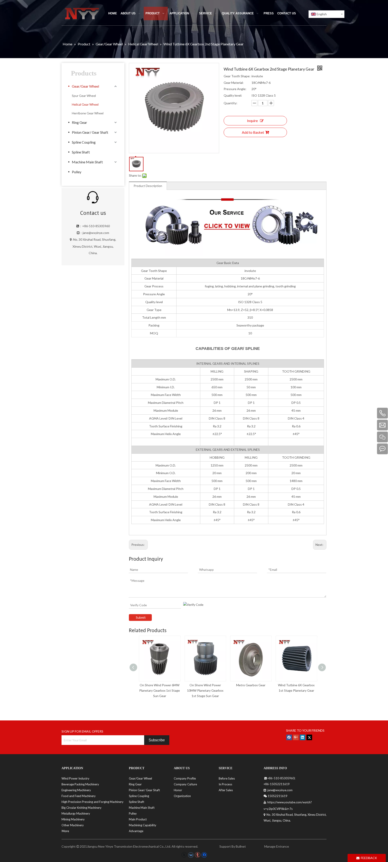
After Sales (226, 790)
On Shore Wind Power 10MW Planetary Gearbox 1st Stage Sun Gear (205, 690)
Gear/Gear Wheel (85, 86)
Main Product (138, 819)
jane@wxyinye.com (96, 233)
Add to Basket (253, 132)
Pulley (76, 172)
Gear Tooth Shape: (237, 76)
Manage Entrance (276, 846)
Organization (182, 796)
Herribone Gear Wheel (88, 113)
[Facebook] (289, 737)
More (65, 831)
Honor (178, 790)
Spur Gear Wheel (84, 96)
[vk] (191, 855)
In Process (225, 784)
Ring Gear (79, 122)
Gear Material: (234, 82)
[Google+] (296, 737)
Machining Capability (142, 825)
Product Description (148, 186)
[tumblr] (197, 855)
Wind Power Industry (75, 778)
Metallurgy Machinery (76, 813)
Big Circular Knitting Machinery (81, 807)
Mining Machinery (73, 819)
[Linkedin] (302, 737)
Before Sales (227, 778)
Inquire (252, 120)
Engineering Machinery (76, 790)
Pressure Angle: (235, 89)
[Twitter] (309, 737)
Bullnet (241, 846)
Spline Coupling (84, 142)
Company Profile (185, 778)
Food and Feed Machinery (79, 796)
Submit (141, 617)
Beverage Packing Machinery (80, 784)
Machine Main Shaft (87, 162)
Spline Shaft (81, 152)
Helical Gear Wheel (85, 104)
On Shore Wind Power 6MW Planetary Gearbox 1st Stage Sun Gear (159, 690)
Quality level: (233, 95)
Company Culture (185, 784)
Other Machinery (73, 825)
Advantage (136, 831)
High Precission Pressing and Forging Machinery (92, 802)
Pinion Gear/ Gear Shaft (90, 132)
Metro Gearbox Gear (250, 685)
